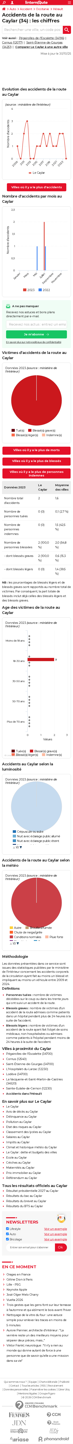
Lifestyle (14, 1229)
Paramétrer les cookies (43, 1389)
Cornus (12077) (12, 42)
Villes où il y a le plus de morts (36, 450)
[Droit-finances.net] (53, 1422)
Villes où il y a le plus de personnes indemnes (36, 473)
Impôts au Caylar (17, 1142)
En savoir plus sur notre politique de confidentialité (33, 342)
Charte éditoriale (48, 1382)
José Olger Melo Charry (22, 1294)
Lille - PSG (13, 1284)
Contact (14, 1385)
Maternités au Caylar (20, 1167)
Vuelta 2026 (14, 1300)
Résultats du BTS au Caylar (24, 1206)
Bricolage (15, 1239)
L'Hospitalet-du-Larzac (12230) (27, 1069)
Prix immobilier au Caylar (23, 1173)
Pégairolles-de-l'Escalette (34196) (41, 38)
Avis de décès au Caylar (22, 1111)
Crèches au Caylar (18, 1162)
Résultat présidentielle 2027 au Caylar (32, 1191)
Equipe (33, 1382)
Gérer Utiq (64, 1389)
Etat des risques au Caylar (23, 1127)
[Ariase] (19, 1439)
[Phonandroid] (53, 1439)
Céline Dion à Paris (19, 1279)
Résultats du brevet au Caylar (26, 1201)
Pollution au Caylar (19, 1122)
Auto (13, 9)
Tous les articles (30, 1385)
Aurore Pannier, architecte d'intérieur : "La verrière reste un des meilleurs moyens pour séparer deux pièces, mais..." (37, 1335)
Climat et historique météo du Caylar (31, 1147)
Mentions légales (27, 1393)
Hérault (58, 9)
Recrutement (55, 1385)
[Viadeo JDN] (53, 1431)
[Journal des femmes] (19, 1414)
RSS (43, 1385)
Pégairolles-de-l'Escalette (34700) (29, 1054)
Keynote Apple (16, 1289)
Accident (26, 9)
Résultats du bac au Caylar (24, 1196)
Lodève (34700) (16, 1074)
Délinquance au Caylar (21, 1116)
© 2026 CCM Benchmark (36, 1397)
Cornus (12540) (16, 1059)
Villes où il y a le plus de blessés (36, 461)
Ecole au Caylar (16, 1157)
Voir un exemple (55, 1229)
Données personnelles (16, 1389)
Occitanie (42, 9)
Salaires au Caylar (18, 1137)
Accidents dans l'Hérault (24, 1093)
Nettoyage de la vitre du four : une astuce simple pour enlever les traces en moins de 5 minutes (36, 1320)
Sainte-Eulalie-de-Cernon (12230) (29, 1088)
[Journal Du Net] (19, 1422)
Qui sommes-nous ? (15, 1382)
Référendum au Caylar (21, 1178)
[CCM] (53, 1414)
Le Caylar (12, 1106)
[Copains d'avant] (19, 1431)
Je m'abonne (34, 334)
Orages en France (18, 1274)
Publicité (64, 1382)
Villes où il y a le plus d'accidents (36, 187)
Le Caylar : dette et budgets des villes (31, 1152)
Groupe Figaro (47, 1393)
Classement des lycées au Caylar (28, 1132)
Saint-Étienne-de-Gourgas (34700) (30, 1064)
